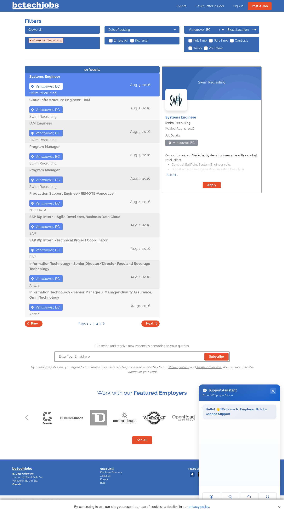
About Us (105, 476)
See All (142, 440)
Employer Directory (111, 472)
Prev (34, 323)
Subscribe (216, 356)
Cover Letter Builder (210, 6)
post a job (260, 6)
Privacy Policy (178, 367)
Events (181, 6)
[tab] (92, 84)
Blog (102, 483)
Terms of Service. (209, 367)
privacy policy (199, 507)
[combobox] (206, 30)
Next (149, 323)
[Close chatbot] (273, 391)
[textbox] (49, 46)
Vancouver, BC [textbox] (204, 30)
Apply (211, 185)
